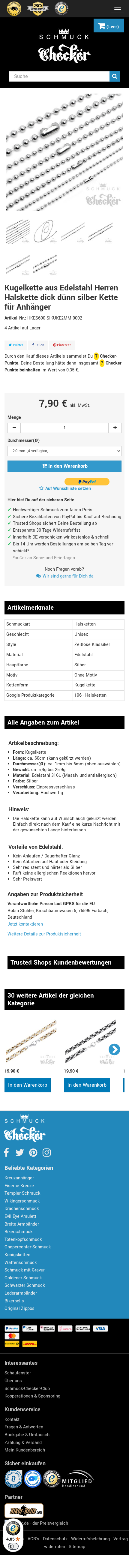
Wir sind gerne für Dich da (67, 576)
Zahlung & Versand (23, 1442)
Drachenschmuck (21, 1208)
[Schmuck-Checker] (64, 46)
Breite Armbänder (21, 1224)
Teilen (39, 345)
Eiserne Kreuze (19, 1186)
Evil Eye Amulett (20, 1216)
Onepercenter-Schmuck (27, 1247)
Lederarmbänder (20, 1293)
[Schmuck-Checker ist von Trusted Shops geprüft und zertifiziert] (52, 1478)
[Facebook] (7, 1154)
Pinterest (63, 345)
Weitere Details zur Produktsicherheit (44, 934)
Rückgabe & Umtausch (27, 1435)
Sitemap (77, 1547)
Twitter (17, 345)
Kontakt (12, 1419)
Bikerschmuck (18, 1232)
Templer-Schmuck (22, 1193)
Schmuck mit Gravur (24, 1270)
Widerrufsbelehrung (90, 1539)
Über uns (13, 1381)
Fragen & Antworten (23, 1427)
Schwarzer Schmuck (24, 1285)
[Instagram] (46, 1154)
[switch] (13, 1546)
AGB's (33, 1539)
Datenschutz (55, 1539)
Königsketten (17, 1255)
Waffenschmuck (20, 1262)
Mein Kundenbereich (24, 1450)
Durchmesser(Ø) (24, 440)
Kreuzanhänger (19, 1178)
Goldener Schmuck (23, 1278)
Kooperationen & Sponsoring (32, 1396)
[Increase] (115, 428)
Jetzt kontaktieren (25, 924)
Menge (14, 417)
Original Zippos (19, 1308)
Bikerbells (14, 1301)
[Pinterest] (33, 1154)
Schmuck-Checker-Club (27, 1388)
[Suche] (115, 76)
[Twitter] (20, 1154)
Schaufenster (17, 1373)
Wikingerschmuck (22, 1201)
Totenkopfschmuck (23, 1239)
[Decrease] (14, 428)
